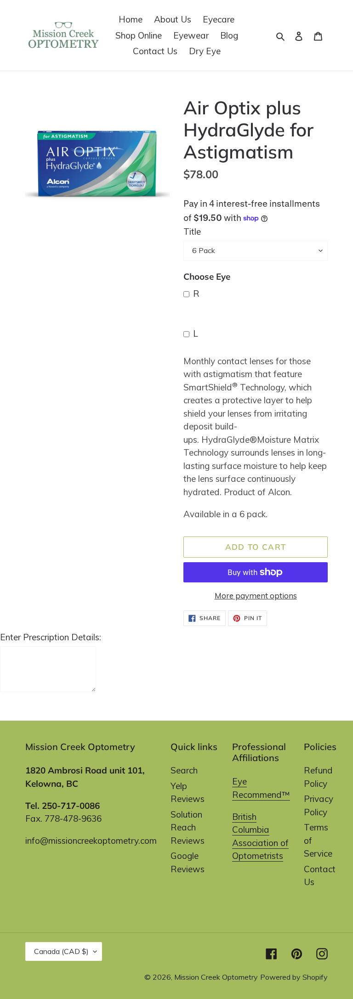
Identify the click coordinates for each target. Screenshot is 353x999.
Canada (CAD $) (61, 951)
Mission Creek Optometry (216, 977)
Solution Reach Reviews (188, 827)
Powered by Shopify (294, 977)
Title (192, 231)
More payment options (256, 595)
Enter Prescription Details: (50, 637)
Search (184, 770)
